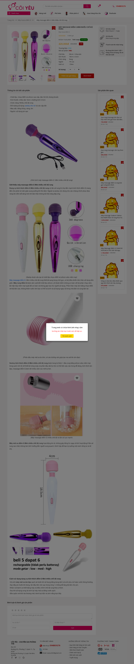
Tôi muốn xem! (67, 336)
